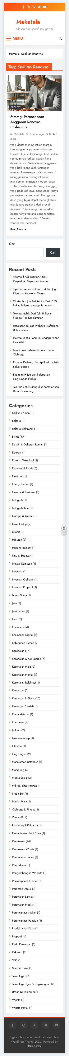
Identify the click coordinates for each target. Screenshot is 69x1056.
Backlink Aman (21, 413)
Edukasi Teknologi (23, 460)
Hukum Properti (21, 548)
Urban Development (24, 992)
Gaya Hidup (19, 524)
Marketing (18, 770)
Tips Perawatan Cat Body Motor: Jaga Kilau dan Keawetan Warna (35, 291)
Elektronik (18, 476)
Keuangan (18, 690)
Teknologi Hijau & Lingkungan (30, 984)
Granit (16, 532)
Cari (12, 243)
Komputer (18, 722)
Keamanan (18, 627)
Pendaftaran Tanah (23, 857)
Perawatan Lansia (22, 897)
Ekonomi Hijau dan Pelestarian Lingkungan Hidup (31, 376)
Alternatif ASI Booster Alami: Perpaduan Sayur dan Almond (31, 279)
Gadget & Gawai (22, 516)
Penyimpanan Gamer (25, 881)
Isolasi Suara (19, 595)
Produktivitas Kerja (23, 928)
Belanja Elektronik (22, 429)
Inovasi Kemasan (22, 564)
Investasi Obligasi (23, 579)
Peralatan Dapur (21, 889)
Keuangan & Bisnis (23, 698)
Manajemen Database (25, 762)
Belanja (16, 421)
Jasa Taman (18, 611)
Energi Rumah (20, 484)
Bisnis (15, 437)
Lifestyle (17, 746)
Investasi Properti (22, 587)
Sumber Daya (20, 968)
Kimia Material (20, 714)
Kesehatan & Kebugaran (26, 659)
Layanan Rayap (21, 738)
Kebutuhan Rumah (23, 643)
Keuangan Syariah (23, 706)
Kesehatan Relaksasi (24, 682)
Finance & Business (23, 492)
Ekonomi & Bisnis (22, 468)
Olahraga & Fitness (23, 809)
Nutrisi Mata (19, 801)
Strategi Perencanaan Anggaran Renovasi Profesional (27, 122)
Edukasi (16, 452)
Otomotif (17, 817)
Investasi (17, 571)
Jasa (14, 603)
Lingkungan (19, 754)
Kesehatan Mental (22, 675)
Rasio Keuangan (21, 944)
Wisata (16, 1000)
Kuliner (16, 730)
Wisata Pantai (20, 1008)
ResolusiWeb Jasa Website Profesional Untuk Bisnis (36, 328)
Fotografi (17, 500)
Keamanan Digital (22, 635)
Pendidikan (19, 865)
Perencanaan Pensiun (25, 920)
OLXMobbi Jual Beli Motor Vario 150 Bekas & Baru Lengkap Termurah (35, 303)
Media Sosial (19, 778)
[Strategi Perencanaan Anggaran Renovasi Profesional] (34, 93)
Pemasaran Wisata (23, 849)
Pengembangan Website (27, 873)
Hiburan (17, 540)
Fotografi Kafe (20, 508)
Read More (16, 229)
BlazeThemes (34, 1046)
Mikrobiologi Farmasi (25, 786)
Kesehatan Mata (21, 667)
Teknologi (18, 976)
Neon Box (18, 794)
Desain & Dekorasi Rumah (27, 444)
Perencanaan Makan (24, 912)
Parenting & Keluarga (25, 825)
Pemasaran (18, 841)
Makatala (28, 22)
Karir (15, 619)
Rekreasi (17, 952)
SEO (14, 960)
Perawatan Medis (22, 905)
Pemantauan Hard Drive (26, 833)
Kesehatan (18, 651)
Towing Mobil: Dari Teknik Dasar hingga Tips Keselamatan (32, 315)
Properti (16, 107)
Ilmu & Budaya (21, 555)
